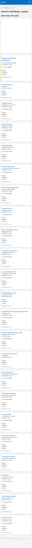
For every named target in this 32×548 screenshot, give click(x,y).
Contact (23, 538)
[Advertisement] (16, 36)
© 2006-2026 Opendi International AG (11, 538)
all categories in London (8, 7)
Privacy (28, 538)
